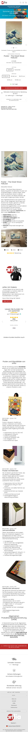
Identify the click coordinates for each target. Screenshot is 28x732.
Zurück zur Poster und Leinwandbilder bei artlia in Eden (15, 646)
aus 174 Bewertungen (13, 314)
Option (14, 67)
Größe (14, 73)
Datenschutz (14, 707)
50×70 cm (22, 76)
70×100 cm (18, 80)
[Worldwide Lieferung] (14, 682)
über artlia (7, 301)
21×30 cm (5, 76)
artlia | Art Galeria (13, 692)
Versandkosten (18, 62)
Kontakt (14, 701)
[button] (3, 322)
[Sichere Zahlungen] (14, 670)
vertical (10, 70)
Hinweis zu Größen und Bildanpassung (14, 100)
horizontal (17, 70)
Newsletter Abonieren (14, 711)
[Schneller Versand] (14, 659)
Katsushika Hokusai (14, 54)
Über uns (14, 699)
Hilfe (13, 695)
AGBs (14, 703)
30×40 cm (14, 76)
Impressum (14, 705)
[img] (14, 312)
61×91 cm (9, 80)
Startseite (3, 50)
